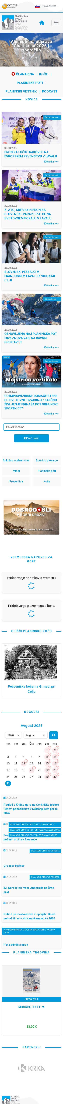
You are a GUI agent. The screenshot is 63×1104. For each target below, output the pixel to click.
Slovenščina (48, 6)
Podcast (50, 91)
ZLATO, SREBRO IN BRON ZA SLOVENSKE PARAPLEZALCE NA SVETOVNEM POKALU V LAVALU (27, 214)
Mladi (16, 471)
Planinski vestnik (21, 91)
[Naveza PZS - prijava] (11, 6)
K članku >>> (51, 161)
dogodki (31, 804)
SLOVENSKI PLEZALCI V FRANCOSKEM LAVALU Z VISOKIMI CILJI (29, 276)
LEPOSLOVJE (31, 1092)
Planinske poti (30, 83)
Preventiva (16, 481)
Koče (43, 74)
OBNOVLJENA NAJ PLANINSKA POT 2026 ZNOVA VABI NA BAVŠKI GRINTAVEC (30, 338)
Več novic (33, 438)
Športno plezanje (47, 460)
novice (32, 99)
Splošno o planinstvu (16, 460)
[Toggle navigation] (56, 22)
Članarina (24, 74)
